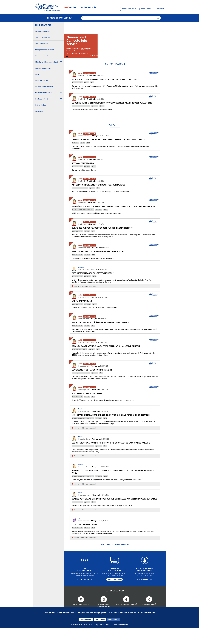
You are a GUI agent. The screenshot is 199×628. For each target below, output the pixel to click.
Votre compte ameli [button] (42, 37)
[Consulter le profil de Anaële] (74, 412)
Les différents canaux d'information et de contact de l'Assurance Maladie (111, 443)
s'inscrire (160, 9)
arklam (80, 493)
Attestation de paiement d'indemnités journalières (98, 185)
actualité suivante (162, 27)
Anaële (80, 409)
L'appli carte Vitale (82, 301)
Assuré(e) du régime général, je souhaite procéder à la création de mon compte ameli (113, 472)
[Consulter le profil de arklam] (74, 496)
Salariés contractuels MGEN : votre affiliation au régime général (106, 346)
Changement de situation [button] (44, 50)
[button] (99, 11)
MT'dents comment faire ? (85, 525)
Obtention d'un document (79, 188)
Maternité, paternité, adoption (80, 106)
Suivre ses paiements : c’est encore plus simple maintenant (102, 228)
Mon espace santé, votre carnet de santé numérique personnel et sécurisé (111, 415)
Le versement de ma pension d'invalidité (92, 370)
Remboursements (77, 82)
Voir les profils (84, 579)
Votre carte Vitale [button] (41, 44)
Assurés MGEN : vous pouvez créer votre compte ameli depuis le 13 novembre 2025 (113, 206)
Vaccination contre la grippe (87, 393)
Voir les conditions (144, 579)
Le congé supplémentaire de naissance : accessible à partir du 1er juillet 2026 (112, 103)
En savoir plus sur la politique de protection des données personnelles (99, 624)
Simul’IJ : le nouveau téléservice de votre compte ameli (100, 322)
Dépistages (75, 142)
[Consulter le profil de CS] (74, 522)
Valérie (80, 73)
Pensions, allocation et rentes (81, 373)
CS (79, 518)
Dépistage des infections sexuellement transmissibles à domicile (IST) (108, 140)
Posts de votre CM (77, 231)
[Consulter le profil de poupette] (74, 270)
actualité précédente (68, 27)
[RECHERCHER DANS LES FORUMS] (158, 18)
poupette (81, 267)
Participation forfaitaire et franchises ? (93, 273)
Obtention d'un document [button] (44, 56)
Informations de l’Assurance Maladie (82, 209)
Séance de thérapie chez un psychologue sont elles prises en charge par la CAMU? (114, 499)
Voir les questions (114, 579)
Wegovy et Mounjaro (83, 163)
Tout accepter (86, 620)
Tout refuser (100, 620)
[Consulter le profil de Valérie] (74, 76)
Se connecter (146, 9)
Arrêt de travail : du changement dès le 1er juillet (98, 251)
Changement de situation (79, 349)
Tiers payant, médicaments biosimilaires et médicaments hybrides (105, 79)
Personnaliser (113, 620)
